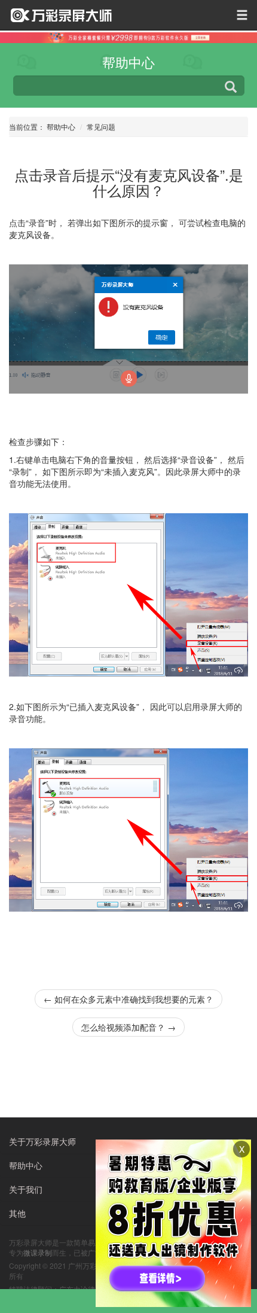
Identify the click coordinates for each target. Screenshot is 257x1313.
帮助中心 (61, 126)
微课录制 (37, 1252)
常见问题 (101, 126)
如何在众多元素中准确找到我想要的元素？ (128, 999)
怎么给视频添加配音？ (128, 1027)
